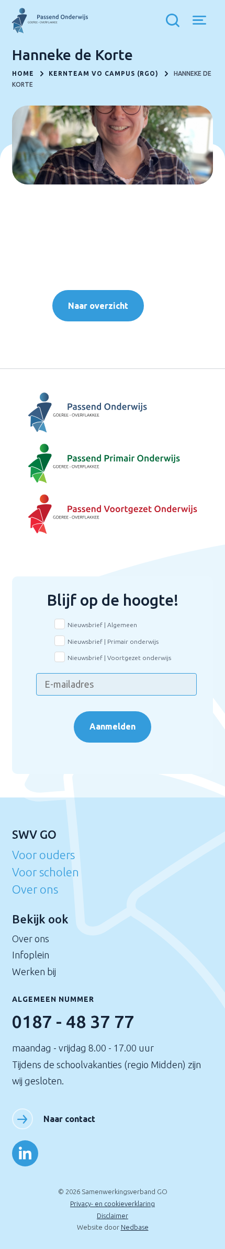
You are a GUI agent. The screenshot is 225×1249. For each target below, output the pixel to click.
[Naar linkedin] (25, 1153)
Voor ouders (43, 854)
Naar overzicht (98, 305)
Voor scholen (45, 871)
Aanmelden (112, 726)
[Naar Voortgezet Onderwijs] (112, 412)
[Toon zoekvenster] (175, 21)
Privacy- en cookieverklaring (112, 1203)
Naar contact (69, 1119)
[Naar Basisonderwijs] (112, 464)
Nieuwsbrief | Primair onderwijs (113, 641)
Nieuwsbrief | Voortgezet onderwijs (119, 657)
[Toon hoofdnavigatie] (203, 21)
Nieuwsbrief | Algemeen (102, 624)
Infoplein (30, 955)
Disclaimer (112, 1215)
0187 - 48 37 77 (73, 1021)
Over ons (35, 889)
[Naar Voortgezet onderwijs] (112, 514)
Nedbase (135, 1227)
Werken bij (34, 971)
